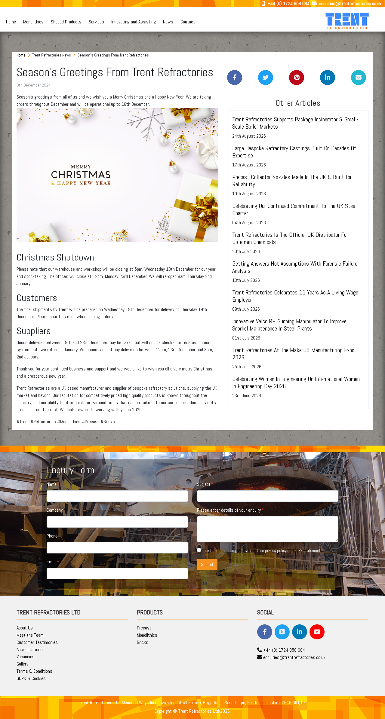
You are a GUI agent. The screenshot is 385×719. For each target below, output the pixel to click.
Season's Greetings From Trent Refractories (113, 55)
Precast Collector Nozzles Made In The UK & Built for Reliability (292, 180)
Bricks (142, 642)
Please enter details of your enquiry (229, 510)
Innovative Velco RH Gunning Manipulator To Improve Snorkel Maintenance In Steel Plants (289, 324)
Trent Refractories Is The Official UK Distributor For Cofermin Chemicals (290, 238)
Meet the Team (30, 635)
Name (52, 484)
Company (55, 510)
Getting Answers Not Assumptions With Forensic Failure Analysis (294, 267)
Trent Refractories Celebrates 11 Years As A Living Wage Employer (295, 295)
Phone (52, 536)
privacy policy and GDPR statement (292, 550)
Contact (187, 22)
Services (96, 22)
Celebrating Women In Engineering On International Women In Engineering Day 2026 (296, 382)
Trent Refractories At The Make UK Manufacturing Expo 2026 (293, 353)
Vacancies (26, 656)
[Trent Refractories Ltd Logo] (348, 21)
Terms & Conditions (34, 671)
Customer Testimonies (37, 642)
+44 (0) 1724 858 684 (288, 3)
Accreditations (30, 649)
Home (11, 22)
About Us (25, 628)
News (168, 22)
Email (51, 562)
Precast (144, 628)
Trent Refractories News (52, 55)
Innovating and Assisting (133, 22)
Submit (207, 564)
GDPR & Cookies (31, 678)
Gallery (22, 664)
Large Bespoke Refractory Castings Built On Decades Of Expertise (294, 151)
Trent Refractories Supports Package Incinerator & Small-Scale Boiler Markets (295, 122)
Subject (204, 484)
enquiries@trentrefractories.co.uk (349, 3)
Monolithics (33, 22)
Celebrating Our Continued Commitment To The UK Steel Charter (294, 209)
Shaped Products (66, 22)
